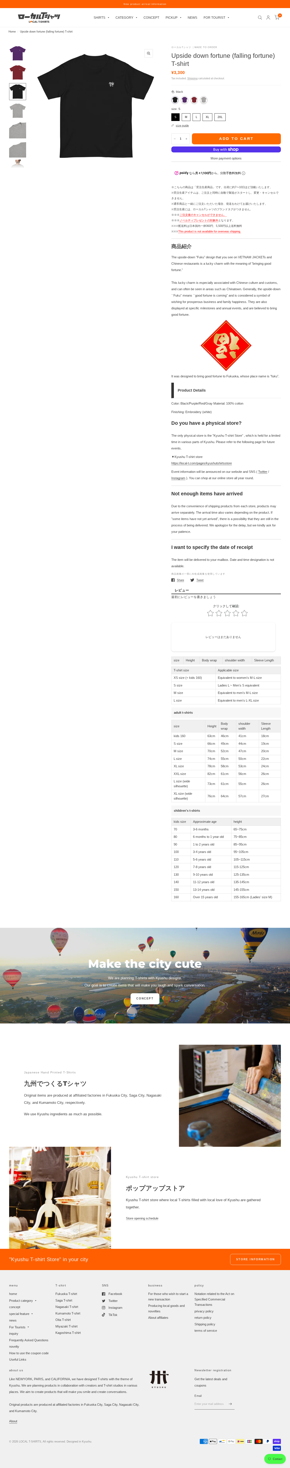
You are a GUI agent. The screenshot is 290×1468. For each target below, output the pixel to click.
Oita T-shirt (63, 1320)
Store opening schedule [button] (142, 1218)
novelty (14, 1346)
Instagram (178, 478)
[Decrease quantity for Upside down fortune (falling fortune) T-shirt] (175, 139)
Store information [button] (255, 1259)
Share (180, 580)
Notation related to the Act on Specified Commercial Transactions (214, 1299)
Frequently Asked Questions (28, 1340)
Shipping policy (204, 1324)
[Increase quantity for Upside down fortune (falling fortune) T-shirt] (186, 139)
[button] (145, 998)
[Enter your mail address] (230, 1404)
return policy (202, 1317)
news (13, 1320)
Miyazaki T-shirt (66, 1326)
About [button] (13, 1421)
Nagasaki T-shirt (66, 1307)
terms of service (205, 1330)
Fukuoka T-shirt (66, 1294)
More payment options (226, 158)
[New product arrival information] (145, 4)
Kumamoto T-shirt (67, 1313)
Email (198, 1395)
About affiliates (158, 1317)
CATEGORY (124, 17)
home (13, 1294)
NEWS (192, 17)
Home (12, 31)
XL (207, 116)
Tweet (200, 580)
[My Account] (268, 17)
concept (14, 1307)
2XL (220, 116)
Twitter (262, 471)
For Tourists (17, 1327)
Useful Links (17, 1359)
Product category (21, 1300)
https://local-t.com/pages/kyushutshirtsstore (201, 463)
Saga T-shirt (63, 1300)
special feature (19, 1314)
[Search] (260, 17)
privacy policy (204, 1311)
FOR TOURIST (214, 17)
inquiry (13, 1333)
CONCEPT (151, 17)
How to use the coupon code (29, 1353)
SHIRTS (99, 17)
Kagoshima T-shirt (68, 1332)
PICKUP (171, 17)
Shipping (192, 78)
